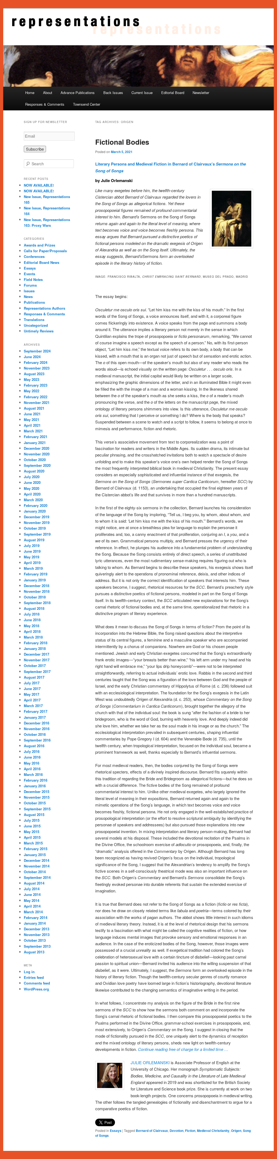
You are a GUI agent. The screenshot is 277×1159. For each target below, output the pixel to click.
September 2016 (37, 740)
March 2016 (33, 774)
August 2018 (34, 608)
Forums (30, 285)
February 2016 (35, 780)
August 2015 (34, 814)
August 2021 (34, 408)
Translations (34, 319)
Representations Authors (44, 308)
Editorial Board (172, 92)
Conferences (34, 256)
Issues (29, 290)
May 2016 (31, 763)
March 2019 (33, 568)
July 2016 (31, 751)
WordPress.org (36, 989)
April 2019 (32, 562)
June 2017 (32, 688)
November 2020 (37, 454)
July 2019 (31, 545)
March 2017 (33, 705)
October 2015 (35, 802)
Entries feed (34, 977)
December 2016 (36, 723)
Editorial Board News (41, 262)
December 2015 (36, 791)
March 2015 (33, 843)
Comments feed (37, 983)
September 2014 (37, 877)
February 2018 (35, 642)
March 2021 (33, 430)
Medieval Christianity (213, 1130)
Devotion (176, 1130)
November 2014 (37, 866)
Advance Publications (78, 92)
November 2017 (37, 659)
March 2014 (33, 911)
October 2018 (35, 597)
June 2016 (32, 757)
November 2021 (37, 402)
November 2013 (37, 934)
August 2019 (34, 539)
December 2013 (36, 928)
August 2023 (34, 373)
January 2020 (35, 511)
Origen (236, 1130)
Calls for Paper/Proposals (45, 250)
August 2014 (34, 883)
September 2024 (37, 351)
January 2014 (35, 923)
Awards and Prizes (39, 245)
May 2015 (31, 831)
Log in (29, 971)
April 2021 (32, 425)
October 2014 (35, 871)
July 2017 (31, 682)
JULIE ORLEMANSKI (150, 1062)
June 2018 (32, 619)
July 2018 (31, 614)
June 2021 (32, 413)
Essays (115, 1130)
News (28, 296)
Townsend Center (86, 104)
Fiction (190, 1130)
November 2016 (37, 728)
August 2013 (34, 951)
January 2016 (35, 785)
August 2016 (34, 745)
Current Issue (142, 92)
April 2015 (32, 837)
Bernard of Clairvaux (152, 1130)
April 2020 (32, 494)
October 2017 (35, 665)
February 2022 (35, 396)
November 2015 (37, 797)
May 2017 (31, 694)
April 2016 (32, 768)
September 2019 (37, 534)
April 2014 (32, 906)
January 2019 (35, 579)
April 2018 (32, 631)
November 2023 (37, 368)
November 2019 (37, 522)
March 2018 (33, 637)
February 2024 (35, 362)
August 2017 (34, 677)
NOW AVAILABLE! (39, 185)
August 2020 (34, 471)
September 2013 (37, 946)
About (47, 92)
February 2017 (35, 711)
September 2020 (37, 465)
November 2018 (37, 591)
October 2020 (35, 459)
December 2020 (36, 448)
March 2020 (33, 499)
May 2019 (31, 556)
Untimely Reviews (39, 331)
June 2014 (32, 894)
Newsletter (201, 92)
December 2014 (36, 860)
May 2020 (31, 488)
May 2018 (31, 625)
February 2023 (35, 385)
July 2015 (31, 820)
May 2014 (31, 900)
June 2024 (32, 356)
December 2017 (36, 654)
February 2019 (35, 574)
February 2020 (35, 505)
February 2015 (35, 848)
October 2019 (35, 528)
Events (29, 273)
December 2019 (36, 516)
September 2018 (37, 602)
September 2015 (37, 808)
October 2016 (35, 734)
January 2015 (35, 854)
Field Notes (33, 279)
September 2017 (37, 671)
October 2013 (35, 940)
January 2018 (35, 648)
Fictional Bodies (122, 142)
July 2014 (31, 888)
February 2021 (35, 436)
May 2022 (31, 390)
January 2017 (35, 717)
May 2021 (31, 419)
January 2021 (35, 442)
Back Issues (113, 92)
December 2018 (36, 585)
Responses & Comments (44, 104)
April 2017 (32, 699)
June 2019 (32, 551)
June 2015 (32, 825)
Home (29, 92)
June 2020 (32, 482)
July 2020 (31, 476)
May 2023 (31, 379)
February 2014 (35, 917)
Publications (34, 302)
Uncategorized (36, 325)
